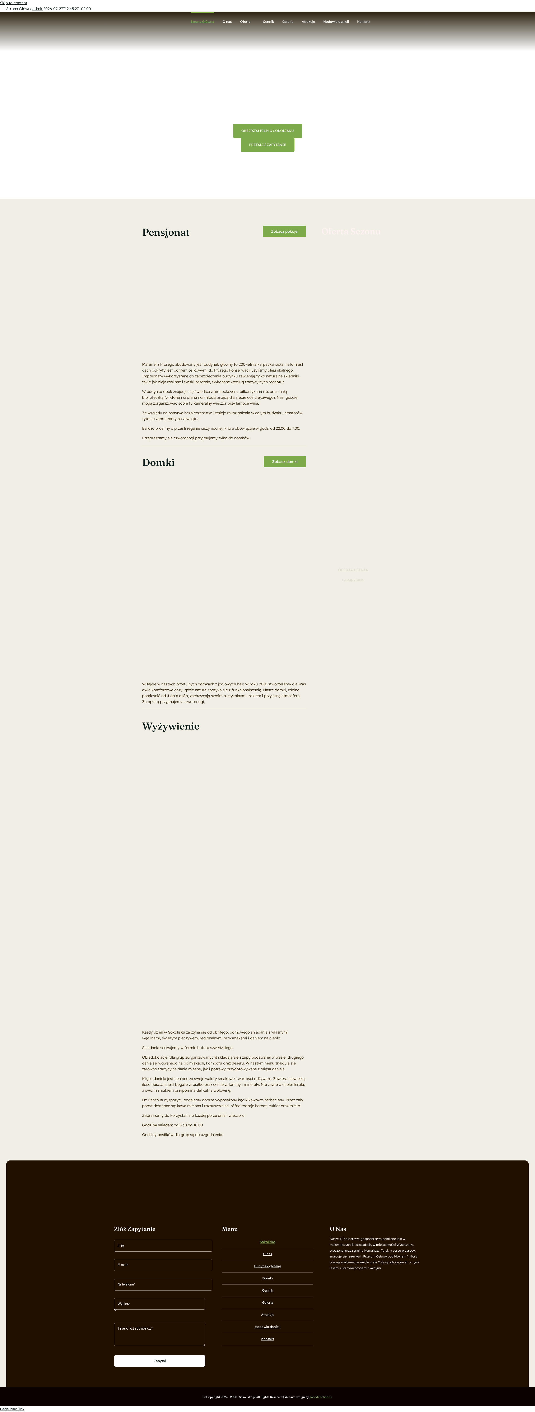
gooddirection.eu (321, 1397)
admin (37, 8)
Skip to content (13, 2)
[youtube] (345, 1279)
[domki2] (292, 476)
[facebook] (331, 1279)
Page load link (12, 1409)
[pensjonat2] (225, 245)
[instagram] (338, 1279)
